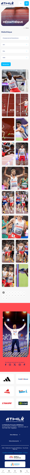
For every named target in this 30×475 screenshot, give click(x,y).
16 (24, 295)
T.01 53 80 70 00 (6, 428)
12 (12, 295)
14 (18, 295)
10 (6, 295)
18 (6, 298)
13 (15, 295)
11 (9, 295)
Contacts (25, 452)
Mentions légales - (18, 452)
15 (21, 295)
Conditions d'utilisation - (8, 452)
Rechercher (6, 64)
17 (3, 298)
